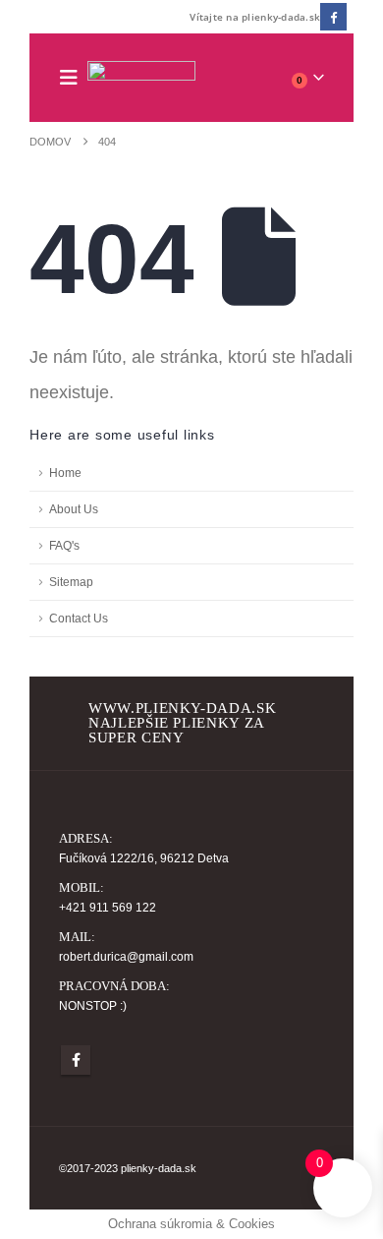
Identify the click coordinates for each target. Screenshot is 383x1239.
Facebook (75, 1060)
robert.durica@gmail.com (126, 956)
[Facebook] (333, 16)
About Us (73, 508)
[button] (73, 77)
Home (65, 472)
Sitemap (71, 581)
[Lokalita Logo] (141, 78)
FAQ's (64, 545)
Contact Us (78, 618)
